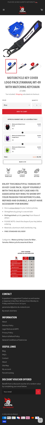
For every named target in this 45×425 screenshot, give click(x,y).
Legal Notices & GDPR (10, 329)
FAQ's (4, 354)
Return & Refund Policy (11, 336)
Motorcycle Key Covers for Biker (24, 239)
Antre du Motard (12, 414)
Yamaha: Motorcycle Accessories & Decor (17, 242)
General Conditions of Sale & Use (14, 340)
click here (13, 311)
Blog (4, 351)
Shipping (19, 94)
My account (6, 369)
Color (4, 100)
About (4, 321)
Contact (5, 358)
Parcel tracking (8, 373)
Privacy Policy (7, 332)
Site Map (5, 365)
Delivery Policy (7, 325)
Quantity (35, 100)
